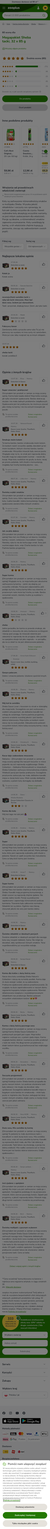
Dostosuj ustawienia (25, 1507)
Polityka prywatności (11, 1500)
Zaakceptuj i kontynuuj (25, 1515)
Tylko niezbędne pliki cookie (25, 1523)
